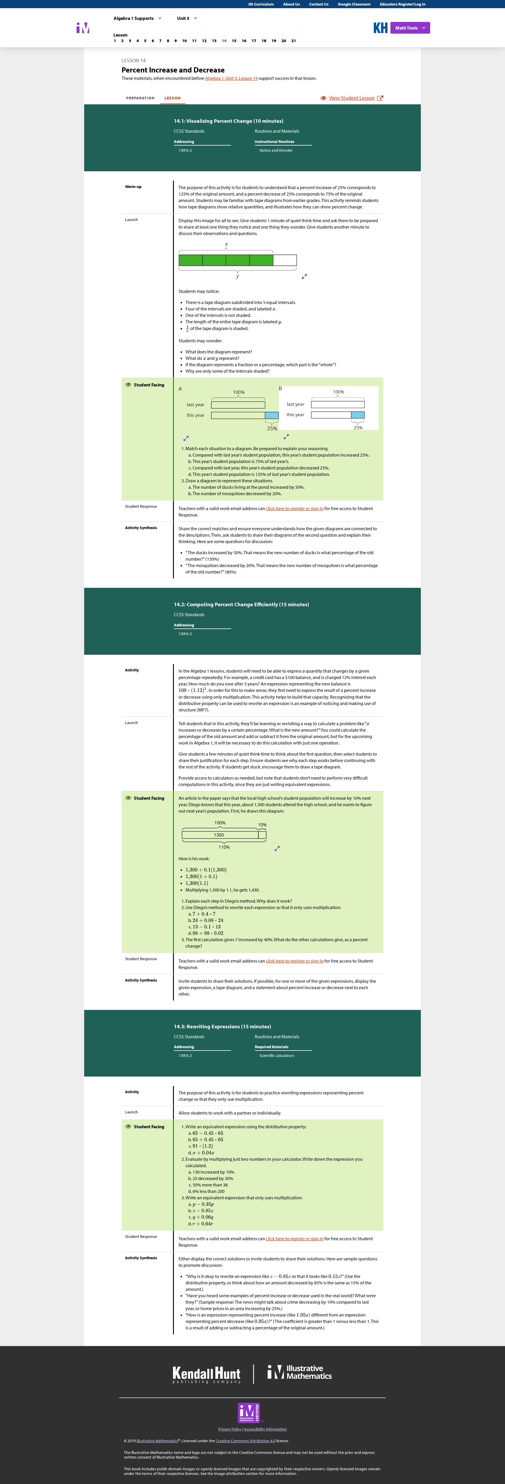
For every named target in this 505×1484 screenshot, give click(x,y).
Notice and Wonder (276, 150)
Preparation (140, 98)
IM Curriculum (261, 4)
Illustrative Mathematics (157, 1440)
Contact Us (318, 4)
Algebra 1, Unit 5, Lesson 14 (231, 78)
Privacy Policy (229, 1429)
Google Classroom (354, 4)
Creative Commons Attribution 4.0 (245, 1440)
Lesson (173, 98)
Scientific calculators (277, 1055)
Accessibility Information (265, 1429)
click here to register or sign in (295, 508)
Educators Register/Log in (403, 4)
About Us (291, 4)
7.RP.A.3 (185, 150)
